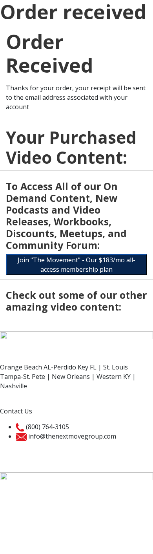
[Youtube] (73, 529)
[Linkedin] (52, 529)
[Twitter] (31, 529)
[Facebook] (10, 529)
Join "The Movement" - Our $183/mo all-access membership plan (76, 265)
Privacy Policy (19, 452)
